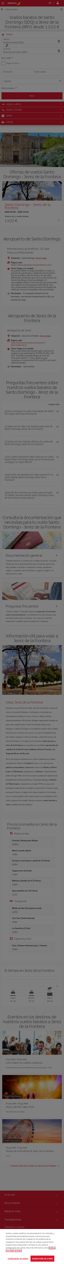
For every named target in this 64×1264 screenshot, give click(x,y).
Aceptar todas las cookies (42, 1258)
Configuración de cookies (18, 1258)
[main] (32, 1246)
